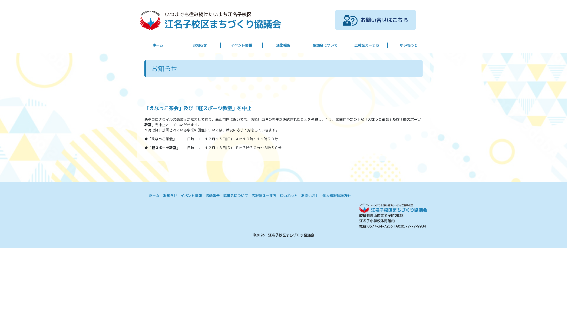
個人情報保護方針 (336, 195)
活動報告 (283, 45)
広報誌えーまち (366, 45)
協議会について (325, 45)
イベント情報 (241, 45)
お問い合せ (310, 195)
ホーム (158, 45)
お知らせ (200, 45)
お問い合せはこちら (384, 19)
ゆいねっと (409, 45)
